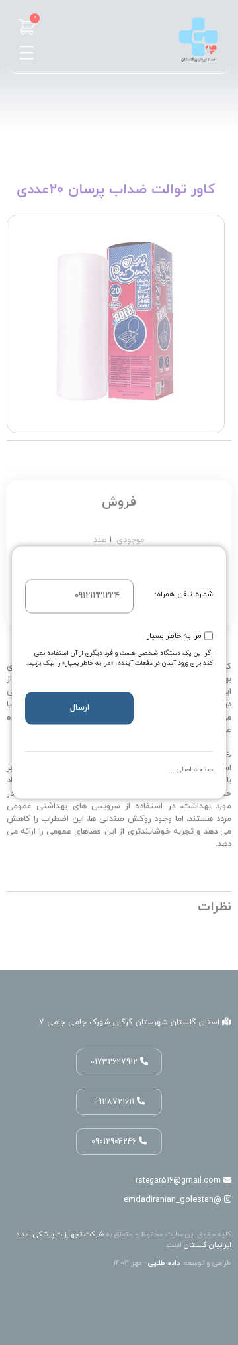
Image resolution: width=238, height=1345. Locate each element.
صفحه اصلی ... (191, 770)
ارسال (79, 708)
